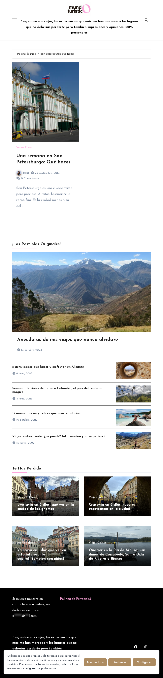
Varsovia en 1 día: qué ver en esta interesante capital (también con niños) (41, 555)
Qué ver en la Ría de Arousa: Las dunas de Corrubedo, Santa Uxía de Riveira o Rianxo (117, 555)
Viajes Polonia (26, 497)
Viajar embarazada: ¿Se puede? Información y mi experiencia (59, 436)
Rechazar (120, 662)
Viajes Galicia (97, 543)
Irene (26, 172)
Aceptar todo (95, 662)
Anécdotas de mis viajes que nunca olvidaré (67, 339)
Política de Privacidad (75, 599)
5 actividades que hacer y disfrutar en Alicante (48, 367)
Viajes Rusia (24, 147)
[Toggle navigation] (14, 20)
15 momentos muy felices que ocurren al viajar (47, 413)
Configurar (144, 662)
